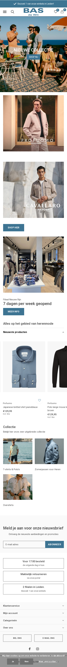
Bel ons (17, 638)
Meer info (13, 311)
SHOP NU (33, 57)
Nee (27, 661)
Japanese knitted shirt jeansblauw (20, 407)
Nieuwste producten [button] (15, 332)
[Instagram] (37, 648)
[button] (4, 11)
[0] (62, 11)
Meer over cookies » (48, 661)
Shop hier (13, 227)
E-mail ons (49, 638)
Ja (13, 661)
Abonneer (54, 544)
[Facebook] (30, 648)
